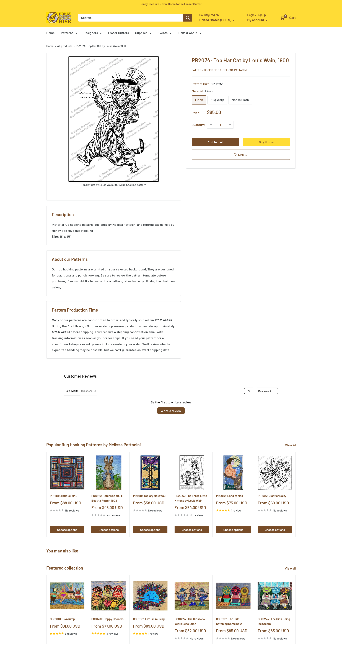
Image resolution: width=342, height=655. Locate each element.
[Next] (296, 494)
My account (256, 20)
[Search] (187, 18)
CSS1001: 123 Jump (62, 619)
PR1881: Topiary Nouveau (149, 495)
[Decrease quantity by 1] (211, 124)
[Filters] (249, 391)
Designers (91, 33)
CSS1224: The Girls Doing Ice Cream (274, 621)
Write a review (171, 411)
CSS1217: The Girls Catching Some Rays (229, 621)
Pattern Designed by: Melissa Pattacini (219, 69)
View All (290, 445)
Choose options (67, 529)
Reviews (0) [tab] (72, 390)
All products (64, 46)
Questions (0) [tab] (88, 390)
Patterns (67, 33)
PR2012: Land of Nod (229, 495)
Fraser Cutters (118, 33)
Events (163, 33)
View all (290, 568)
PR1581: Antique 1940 (63, 495)
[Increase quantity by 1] (230, 124)
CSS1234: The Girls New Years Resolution (190, 621)
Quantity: (198, 124)
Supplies (141, 33)
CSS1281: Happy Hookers (107, 619)
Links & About (188, 33)
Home (50, 33)
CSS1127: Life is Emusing (149, 619)
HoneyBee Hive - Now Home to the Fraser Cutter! (171, 4)
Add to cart (216, 142)
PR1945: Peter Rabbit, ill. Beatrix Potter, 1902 (107, 498)
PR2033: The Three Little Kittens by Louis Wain (191, 498)
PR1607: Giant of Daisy (272, 495)
